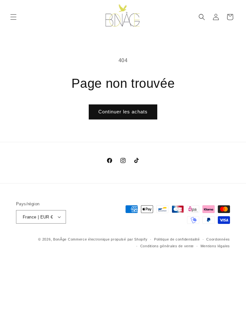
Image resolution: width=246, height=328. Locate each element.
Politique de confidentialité (177, 239)
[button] (13, 17)
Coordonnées (218, 239)
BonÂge (60, 239)
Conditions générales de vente (167, 246)
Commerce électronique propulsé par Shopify (107, 239)
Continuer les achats (123, 111)
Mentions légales (215, 246)
